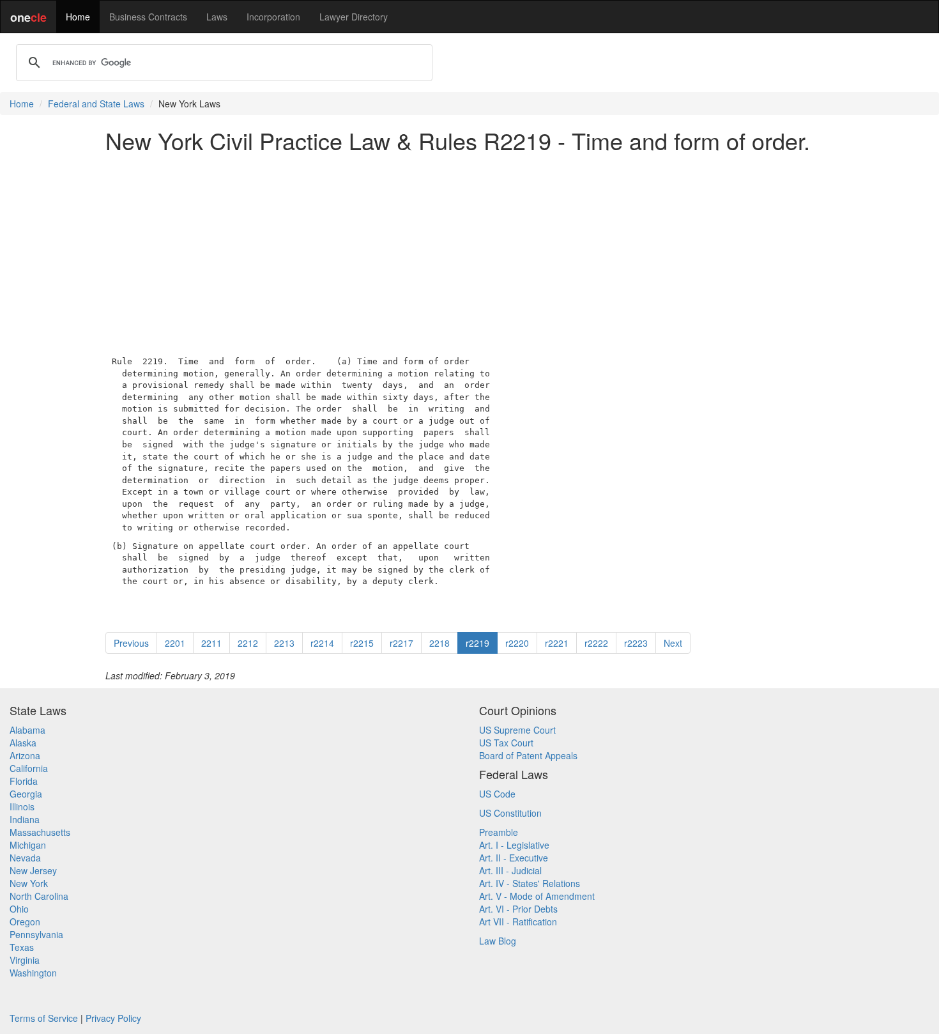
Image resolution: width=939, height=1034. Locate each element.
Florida (24, 781)
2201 (175, 643)
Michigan (28, 844)
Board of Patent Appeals (528, 755)
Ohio (19, 908)
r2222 (596, 643)
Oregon (25, 921)
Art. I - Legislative (514, 844)
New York (29, 883)
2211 (211, 643)
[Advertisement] (469, 251)
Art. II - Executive (513, 857)
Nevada (25, 857)
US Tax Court (506, 742)
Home (78, 16)
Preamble (498, 832)
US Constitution (510, 812)
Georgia (26, 793)
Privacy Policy (113, 1018)
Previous (131, 643)
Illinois (22, 806)
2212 (248, 643)
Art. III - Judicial (510, 870)
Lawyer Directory (353, 16)
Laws (216, 16)
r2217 (401, 643)
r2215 (362, 643)
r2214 (322, 643)
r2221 (557, 643)
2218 (439, 643)
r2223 (636, 643)
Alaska (23, 742)
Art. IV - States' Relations (529, 883)
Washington (33, 972)
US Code (497, 793)
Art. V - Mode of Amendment (537, 896)
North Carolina (39, 896)
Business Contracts (148, 16)
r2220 (517, 643)
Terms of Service (44, 1018)
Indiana (25, 819)
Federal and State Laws (96, 103)
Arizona (25, 755)
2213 (284, 643)
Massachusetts (40, 832)
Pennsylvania (36, 934)
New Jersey (33, 870)
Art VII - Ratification (518, 921)
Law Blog (497, 940)
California (29, 768)
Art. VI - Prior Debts (518, 908)
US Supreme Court (517, 729)
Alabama (27, 729)
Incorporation (273, 16)
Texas (22, 947)
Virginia (25, 959)
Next (673, 643)
